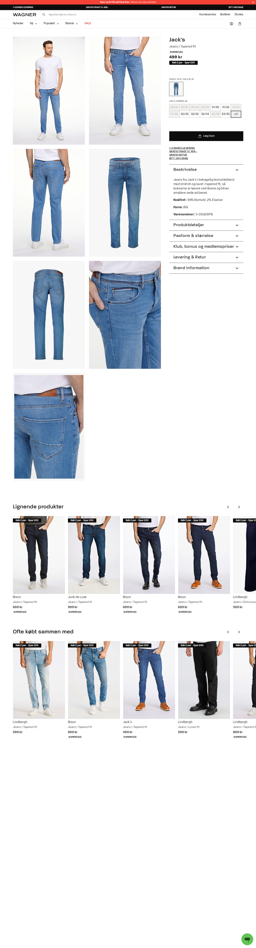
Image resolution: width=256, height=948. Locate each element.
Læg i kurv (209, 136)
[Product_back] (49, 315)
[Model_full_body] (49, 91)
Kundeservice (207, 14)
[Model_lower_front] (125, 91)
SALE (87, 23)
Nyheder (18, 23)
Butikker (225, 14)
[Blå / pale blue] (176, 89)
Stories (239, 14)
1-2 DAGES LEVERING (23, 7)
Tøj (31, 23)
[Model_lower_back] (49, 203)
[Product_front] (125, 203)
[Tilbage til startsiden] (24, 14)
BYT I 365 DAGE (236, 7)
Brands (69, 23)
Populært (49, 23)
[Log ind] (231, 24)
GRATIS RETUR (168, 7)
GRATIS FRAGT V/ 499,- (97, 7)
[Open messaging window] (247, 939)
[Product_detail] (125, 315)
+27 (236, 114)
